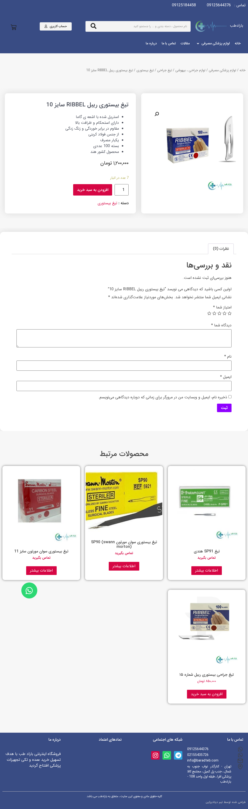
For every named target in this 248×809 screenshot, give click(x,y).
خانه (243, 70)
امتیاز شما (222, 307)
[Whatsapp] (167, 755)
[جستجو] (93, 26)
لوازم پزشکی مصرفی (222, 70)
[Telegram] (178, 755)
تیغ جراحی (164, 70)
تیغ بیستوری (145, 70)
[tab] (221, 248)
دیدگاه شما (221, 325)
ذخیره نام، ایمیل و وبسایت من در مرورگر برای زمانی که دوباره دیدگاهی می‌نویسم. (162, 397)
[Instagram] (155, 755)
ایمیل (226, 377)
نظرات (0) (221, 249)
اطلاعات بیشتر (206, 570)
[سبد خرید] (13, 28)
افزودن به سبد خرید (92, 190)
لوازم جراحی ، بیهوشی (190, 70)
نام (228, 357)
